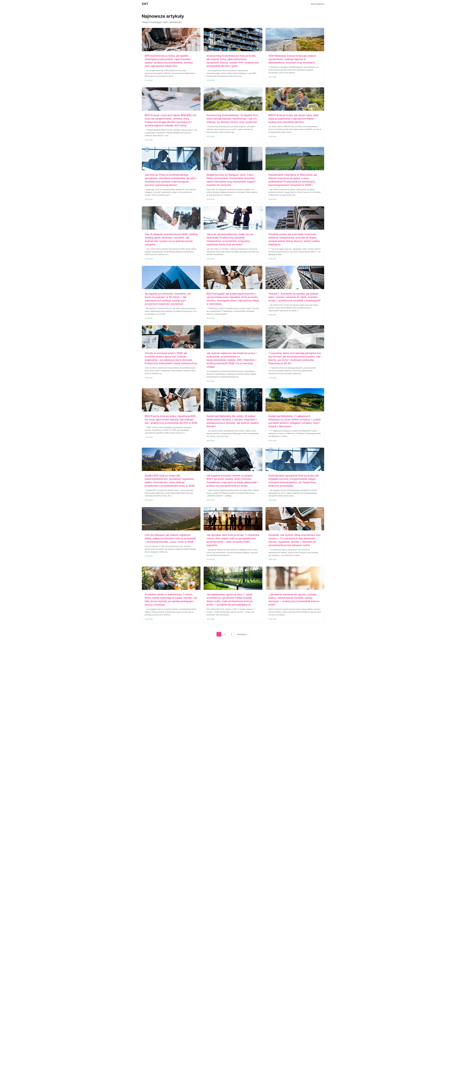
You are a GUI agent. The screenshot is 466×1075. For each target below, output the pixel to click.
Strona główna (317, 4)
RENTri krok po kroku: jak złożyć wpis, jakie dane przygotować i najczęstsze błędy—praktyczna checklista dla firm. (293, 119)
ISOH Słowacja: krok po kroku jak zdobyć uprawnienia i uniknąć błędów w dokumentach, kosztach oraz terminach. (292, 59)
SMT (145, 4)
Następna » (242, 634)
